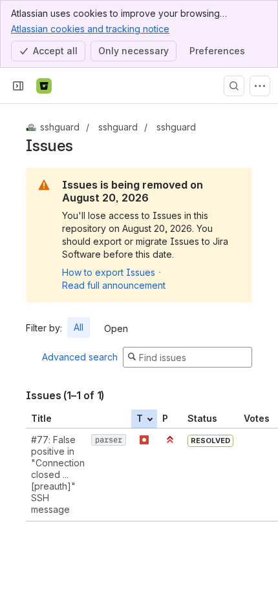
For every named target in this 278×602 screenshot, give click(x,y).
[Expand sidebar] (18, 86)
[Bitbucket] (44, 86)
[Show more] (260, 86)
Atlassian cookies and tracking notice (90, 28)
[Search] (234, 86)
